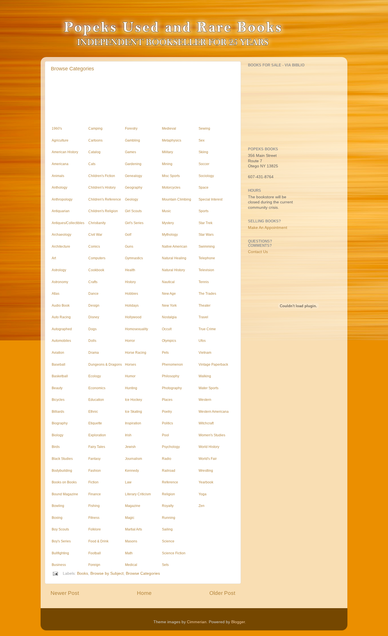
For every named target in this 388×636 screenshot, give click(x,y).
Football (94, 553)
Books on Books (64, 482)
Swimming (207, 246)
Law (128, 482)
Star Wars (206, 234)
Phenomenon (172, 364)
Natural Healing (174, 258)
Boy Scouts (60, 529)
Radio (166, 458)
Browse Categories (72, 68)
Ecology (94, 376)
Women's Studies (212, 435)
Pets (165, 352)
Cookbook (96, 270)
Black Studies (62, 458)
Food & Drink (98, 541)
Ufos (202, 340)
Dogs (92, 329)
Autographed (62, 329)
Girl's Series (134, 223)
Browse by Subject (107, 573)
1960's (57, 128)
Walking (205, 376)
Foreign (94, 564)
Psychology (171, 446)
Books (82, 573)
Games (130, 152)
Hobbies (131, 293)
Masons (131, 541)
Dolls (92, 340)
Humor (130, 376)
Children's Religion (103, 211)
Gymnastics (134, 258)
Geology (131, 199)
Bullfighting (60, 553)
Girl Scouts (133, 211)
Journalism (133, 458)
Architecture (61, 246)
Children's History (102, 187)
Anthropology (62, 199)
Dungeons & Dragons (105, 364)
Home (144, 593)
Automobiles (61, 340)
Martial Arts (133, 529)
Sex (202, 140)
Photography (172, 388)
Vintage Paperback (213, 364)
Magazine (132, 505)
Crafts (92, 282)
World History (209, 446)
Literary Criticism (138, 494)
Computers (96, 258)
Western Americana (214, 411)
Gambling (132, 140)
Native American (174, 246)
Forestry (131, 128)
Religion (168, 494)
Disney (93, 317)
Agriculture (60, 140)
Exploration (97, 435)
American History (65, 152)
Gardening (133, 164)
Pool (165, 435)
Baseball (58, 364)
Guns (129, 246)
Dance (93, 293)
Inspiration (133, 423)
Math (129, 553)
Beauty (57, 388)
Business (59, 564)
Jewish (130, 446)
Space (203, 187)
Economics (96, 388)
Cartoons (95, 140)
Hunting (131, 388)
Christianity (97, 223)
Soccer (204, 164)
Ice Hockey (133, 399)
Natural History (173, 270)
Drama (93, 352)
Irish (128, 435)
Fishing (94, 505)
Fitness (93, 517)
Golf (128, 234)
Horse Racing (135, 352)
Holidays (132, 305)
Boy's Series (61, 541)
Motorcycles (171, 187)
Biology (57, 435)
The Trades (207, 293)
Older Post (222, 593)
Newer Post (65, 593)
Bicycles (58, 399)
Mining (167, 164)
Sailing (167, 529)
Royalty (168, 505)
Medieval (169, 128)
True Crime (207, 329)
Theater (204, 305)
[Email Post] (55, 573)
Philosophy (170, 376)
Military (167, 152)
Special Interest (210, 199)
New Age (169, 293)
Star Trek (205, 223)
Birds (56, 446)
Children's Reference (104, 199)
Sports (203, 211)
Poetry (167, 411)
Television (206, 270)
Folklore (94, 529)
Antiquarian (61, 211)
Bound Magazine (65, 494)
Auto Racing (61, 317)
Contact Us (258, 252)
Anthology (59, 187)
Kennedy (132, 470)
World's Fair (208, 458)
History (130, 282)
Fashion (94, 470)
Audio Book (61, 305)
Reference (170, 482)
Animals (58, 176)
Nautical (168, 282)
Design (93, 305)
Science (168, 541)
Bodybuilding (62, 470)
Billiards (58, 411)
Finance (94, 494)
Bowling (58, 505)
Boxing (57, 517)
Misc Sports (171, 176)
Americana (60, 164)
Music (166, 211)
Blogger (238, 622)
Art (54, 258)
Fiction (93, 482)
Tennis (204, 282)
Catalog (94, 152)
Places (167, 399)
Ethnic (93, 411)
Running (168, 517)
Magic (129, 517)
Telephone (207, 258)
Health (130, 270)
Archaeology (61, 234)
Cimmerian (196, 622)
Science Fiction (173, 553)
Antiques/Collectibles (68, 223)
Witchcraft (206, 423)
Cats (91, 164)
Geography (133, 187)
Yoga (202, 494)
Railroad (168, 470)
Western (205, 399)
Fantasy (94, 458)
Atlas (55, 293)
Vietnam (205, 352)
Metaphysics (171, 140)
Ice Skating (133, 411)
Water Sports (208, 388)
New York (169, 305)
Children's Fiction (101, 176)
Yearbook (206, 482)
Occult (167, 329)
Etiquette (95, 423)
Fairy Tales (96, 446)
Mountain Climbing (176, 199)
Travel (203, 317)
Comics (94, 246)
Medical (131, 564)
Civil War (95, 234)
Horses (130, 364)
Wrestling (206, 470)
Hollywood (133, 317)
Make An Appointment (267, 228)
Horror (130, 340)
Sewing (204, 128)
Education (96, 399)
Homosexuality (136, 329)
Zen (202, 505)
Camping (95, 128)
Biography (60, 423)
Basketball (60, 376)
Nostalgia (169, 317)
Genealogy (133, 176)
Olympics (169, 340)
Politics (167, 423)
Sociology (206, 176)
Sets (165, 564)
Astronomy (60, 282)
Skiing (203, 152)
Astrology (59, 270)
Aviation (58, 352)
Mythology (170, 234)
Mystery (168, 223)
